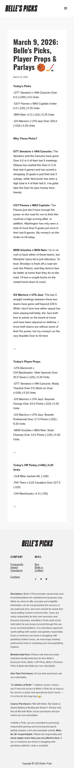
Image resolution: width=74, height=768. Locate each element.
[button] (65, 8)
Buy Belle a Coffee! (39, 567)
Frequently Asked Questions (16, 567)
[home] (23, 8)
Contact (15, 576)
